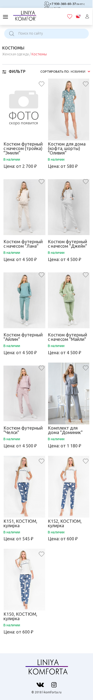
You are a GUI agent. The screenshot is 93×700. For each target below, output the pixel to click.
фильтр (17, 71)
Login (87, 16)
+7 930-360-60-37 (63, 3)
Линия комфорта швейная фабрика (24, 15)
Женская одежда (15, 54)
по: (54, 71)
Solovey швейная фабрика (46, 668)
